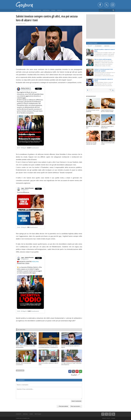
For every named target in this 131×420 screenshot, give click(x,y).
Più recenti (98, 46)
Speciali (25, 414)
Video (31, 414)
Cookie (113, 418)
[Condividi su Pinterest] (77, 371)
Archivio (106, 46)
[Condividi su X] (73, 371)
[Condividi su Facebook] (69, 371)
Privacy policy (106, 418)
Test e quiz (38, 414)
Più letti (90, 46)
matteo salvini (20, 370)
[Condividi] (80, 371)
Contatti (18, 414)
